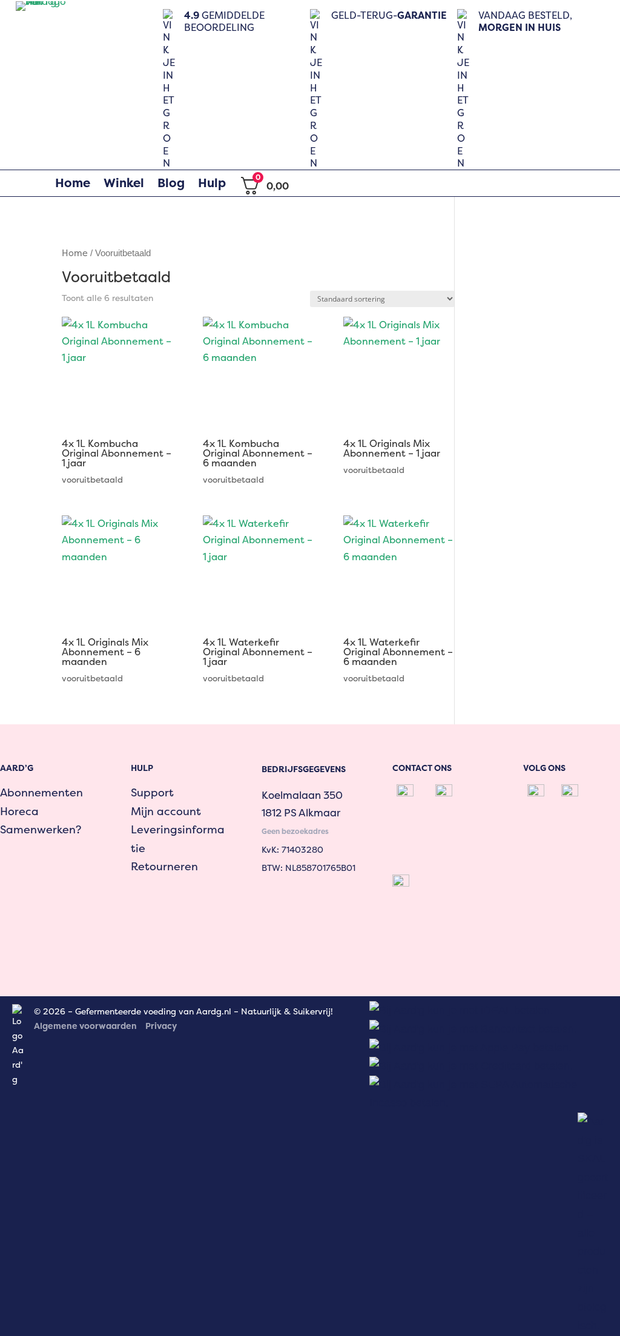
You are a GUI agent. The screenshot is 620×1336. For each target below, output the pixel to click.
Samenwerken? (40, 829)
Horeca (19, 811)
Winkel (124, 183)
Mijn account (166, 811)
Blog (171, 183)
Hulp (212, 183)
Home (72, 183)
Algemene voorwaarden (85, 1025)
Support (152, 792)
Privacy (161, 1025)
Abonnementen (41, 792)
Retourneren (164, 866)
